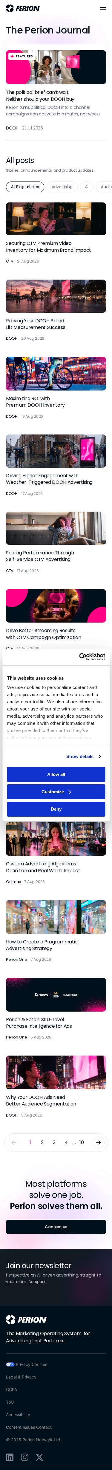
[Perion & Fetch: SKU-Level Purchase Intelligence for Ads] (56, 1009)
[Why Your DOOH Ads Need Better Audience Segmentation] (56, 1087)
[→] (99, 1143)
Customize (53, 791)
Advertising (62, 187)
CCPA (11, 1389)
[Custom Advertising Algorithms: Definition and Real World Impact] (56, 853)
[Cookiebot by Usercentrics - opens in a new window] (79, 657)
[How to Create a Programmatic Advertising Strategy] (56, 931)
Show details (79, 756)
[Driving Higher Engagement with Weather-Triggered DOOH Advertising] (56, 465)
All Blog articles (25, 187)
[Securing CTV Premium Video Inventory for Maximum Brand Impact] (56, 233)
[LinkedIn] (9, 1457)
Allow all (56, 774)
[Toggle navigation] (103, 8)
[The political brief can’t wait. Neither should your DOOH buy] (56, 92)
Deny (56, 809)
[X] (39, 1457)
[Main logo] (23, 8)
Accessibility (18, 1414)
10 (81, 1142)
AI (86, 187)
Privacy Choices (31, 1364)
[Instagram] (24, 1457)
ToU (10, 1402)
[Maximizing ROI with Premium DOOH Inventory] (56, 388)
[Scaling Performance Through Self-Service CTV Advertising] (56, 543)
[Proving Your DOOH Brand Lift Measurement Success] (56, 311)
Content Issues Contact (29, 1427)
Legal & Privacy (21, 1376)
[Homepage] (26, 1319)
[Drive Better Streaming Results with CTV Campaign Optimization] (56, 620)
